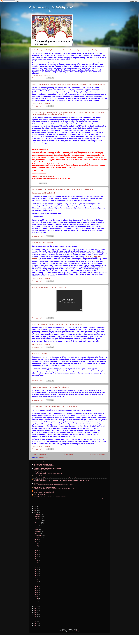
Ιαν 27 (36, 548)
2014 (35, 619)
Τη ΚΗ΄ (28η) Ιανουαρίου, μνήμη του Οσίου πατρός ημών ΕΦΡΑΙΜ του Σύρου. (57, 324)
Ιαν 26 (36, 550)
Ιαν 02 (36, 601)
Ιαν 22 (36, 558)
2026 (35, 502)
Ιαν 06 (36, 592)
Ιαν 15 (36, 573)
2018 (35, 610)
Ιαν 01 (36, 603)
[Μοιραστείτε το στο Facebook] (51, 78)
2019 (35, 608)
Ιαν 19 (36, 565)
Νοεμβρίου (38, 516)
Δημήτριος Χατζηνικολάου (44, 176)
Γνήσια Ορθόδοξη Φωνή (40, 494)
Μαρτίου (37, 533)
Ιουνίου (37, 527)
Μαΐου (37, 529)
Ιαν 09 (36, 586)
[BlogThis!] (48, 78)
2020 (35, 606)
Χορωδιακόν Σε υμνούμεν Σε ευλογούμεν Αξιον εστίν (49, 287)
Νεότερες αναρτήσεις (39, 454)
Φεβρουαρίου (38, 535)
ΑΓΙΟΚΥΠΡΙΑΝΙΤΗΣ (39, 479)
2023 (35, 508)
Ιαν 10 (36, 584)
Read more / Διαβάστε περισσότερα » (41, 75)
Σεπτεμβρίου (38, 520)
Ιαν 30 (36, 541)
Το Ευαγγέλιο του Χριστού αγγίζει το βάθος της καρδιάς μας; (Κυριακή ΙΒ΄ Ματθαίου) (53, 484)
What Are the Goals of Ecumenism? (43, 242)
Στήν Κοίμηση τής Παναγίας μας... (42, 469)
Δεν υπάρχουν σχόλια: (38, 77)
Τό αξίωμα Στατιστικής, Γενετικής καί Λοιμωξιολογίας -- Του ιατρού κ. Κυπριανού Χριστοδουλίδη (62, 189)
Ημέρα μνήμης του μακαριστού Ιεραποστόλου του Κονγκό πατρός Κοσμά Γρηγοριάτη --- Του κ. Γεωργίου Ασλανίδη (68, 84)
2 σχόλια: (34, 183)
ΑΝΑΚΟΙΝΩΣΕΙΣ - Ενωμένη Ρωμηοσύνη (44, 487)
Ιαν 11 (36, 582)
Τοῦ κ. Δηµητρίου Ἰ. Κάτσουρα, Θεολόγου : (44, 465)
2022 (35, 510)
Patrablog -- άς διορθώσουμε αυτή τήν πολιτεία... (47, 468)
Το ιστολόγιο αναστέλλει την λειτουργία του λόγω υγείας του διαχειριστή (50, 496)
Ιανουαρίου (38, 537)
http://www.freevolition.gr (41, 461)
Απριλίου (37, 531)
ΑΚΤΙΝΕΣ (36, 483)
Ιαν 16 (36, 571)
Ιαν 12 (36, 579)
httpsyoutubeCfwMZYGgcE (43, 193)
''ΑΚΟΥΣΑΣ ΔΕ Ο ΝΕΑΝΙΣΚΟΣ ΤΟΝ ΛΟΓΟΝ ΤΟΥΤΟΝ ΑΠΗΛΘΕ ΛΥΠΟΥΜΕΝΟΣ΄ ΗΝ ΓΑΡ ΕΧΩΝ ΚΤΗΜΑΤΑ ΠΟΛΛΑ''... (62, 481)
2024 (35, 506)
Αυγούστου (38, 523)
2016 (35, 614)
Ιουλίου (37, 525)
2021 (35, 512)
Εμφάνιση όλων (104, 498)
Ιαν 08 (36, 588)
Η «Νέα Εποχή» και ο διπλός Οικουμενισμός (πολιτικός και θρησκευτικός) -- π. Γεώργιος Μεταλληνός (64, 50)
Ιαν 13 (36, 577)
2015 (35, 617)
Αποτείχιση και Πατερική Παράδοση (44, 491)
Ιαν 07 (36, 590)
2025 (35, 504)
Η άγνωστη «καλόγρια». (39, 353)
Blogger (78, 631)
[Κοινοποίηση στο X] (50, 78)
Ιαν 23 (36, 556)
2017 (35, 612)
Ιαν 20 (36, 562)
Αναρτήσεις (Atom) (43, 457)
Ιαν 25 (36, 552)
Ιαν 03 (36, 599)
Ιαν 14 (36, 575)
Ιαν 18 (36, 567)
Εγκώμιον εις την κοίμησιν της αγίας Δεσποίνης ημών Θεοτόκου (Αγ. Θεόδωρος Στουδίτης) (55, 477)
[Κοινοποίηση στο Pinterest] (53, 78)
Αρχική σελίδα (68, 454)
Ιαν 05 (36, 594)
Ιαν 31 (36, 539)
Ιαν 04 (36, 596)
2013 (35, 621)
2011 (35, 625)
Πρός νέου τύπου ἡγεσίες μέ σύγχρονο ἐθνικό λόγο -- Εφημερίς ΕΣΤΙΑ (54, 406)
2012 (35, 623)
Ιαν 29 (36, 543)
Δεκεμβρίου (38, 514)
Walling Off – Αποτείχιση (40, 472)
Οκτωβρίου (38, 518)
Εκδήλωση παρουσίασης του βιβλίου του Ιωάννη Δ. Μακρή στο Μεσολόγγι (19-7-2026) (54, 488)
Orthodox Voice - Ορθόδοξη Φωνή (51, 7)
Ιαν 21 (36, 560)
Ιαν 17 (36, 569)
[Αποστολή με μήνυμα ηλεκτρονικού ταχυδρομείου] (46, 78)
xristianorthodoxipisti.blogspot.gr (43, 475)
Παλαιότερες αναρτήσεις (98, 454)
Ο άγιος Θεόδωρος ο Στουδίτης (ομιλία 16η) (44, 492)
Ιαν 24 (36, 554)
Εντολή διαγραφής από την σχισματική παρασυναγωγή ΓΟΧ (48, 473)
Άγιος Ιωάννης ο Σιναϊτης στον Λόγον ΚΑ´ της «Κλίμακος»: (51, 387)
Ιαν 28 (36, 546)
